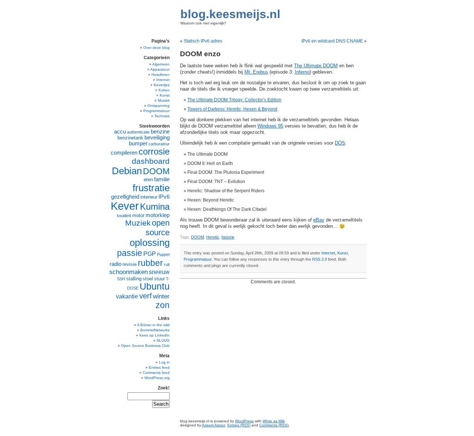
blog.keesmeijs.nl (230, 14)
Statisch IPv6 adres (203, 41)
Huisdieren (160, 74)
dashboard (151, 161)
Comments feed (156, 373)
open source (158, 227)
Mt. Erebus (256, 72)
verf (145, 296)
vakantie (127, 296)
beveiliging (157, 138)
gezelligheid (125, 197)
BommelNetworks (155, 330)
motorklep (158, 215)
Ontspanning (158, 106)
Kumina (155, 207)
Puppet (163, 254)
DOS (340, 143)
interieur (148, 197)
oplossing (150, 242)
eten (148, 179)
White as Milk (274, 421)
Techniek (162, 116)
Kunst (342, 253)
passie (129, 253)
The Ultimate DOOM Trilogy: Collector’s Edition (234, 99)
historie (227, 237)
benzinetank (130, 138)
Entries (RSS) (238, 425)
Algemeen (161, 64)
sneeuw (159, 272)
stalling (133, 278)
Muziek (164, 100)
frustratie (151, 187)
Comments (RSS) (273, 425)
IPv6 (164, 197)
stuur (159, 278)
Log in (164, 362)
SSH (121, 279)
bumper (138, 143)
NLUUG (163, 340)
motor (138, 215)
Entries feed (159, 367)
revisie (130, 264)
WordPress (244, 421)
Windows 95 (270, 126)
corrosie (154, 151)
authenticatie (138, 132)
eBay (318, 220)
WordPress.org (157, 378)
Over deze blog (156, 47)
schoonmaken (128, 272)
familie (162, 179)
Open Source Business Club (145, 346)
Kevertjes (162, 85)
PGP (149, 254)
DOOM (197, 237)
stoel (148, 278)
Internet (328, 253)
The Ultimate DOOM (316, 65)
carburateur (159, 144)
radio (115, 264)
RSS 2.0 (319, 259)
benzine (160, 132)
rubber (150, 263)
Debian (127, 171)
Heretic (212, 237)
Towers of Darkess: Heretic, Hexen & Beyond (232, 109)
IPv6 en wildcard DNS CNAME (332, 41)
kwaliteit (124, 215)
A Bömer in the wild (153, 325)
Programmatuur (197, 259)
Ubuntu (155, 286)
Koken (164, 90)
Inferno (302, 72)
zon (163, 305)
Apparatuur (160, 69)
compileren (124, 153)
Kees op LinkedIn (154, 335)
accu (120, 132)
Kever (125, 206)
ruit (167, 264)
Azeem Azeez (213, 425)
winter (161, 296)
